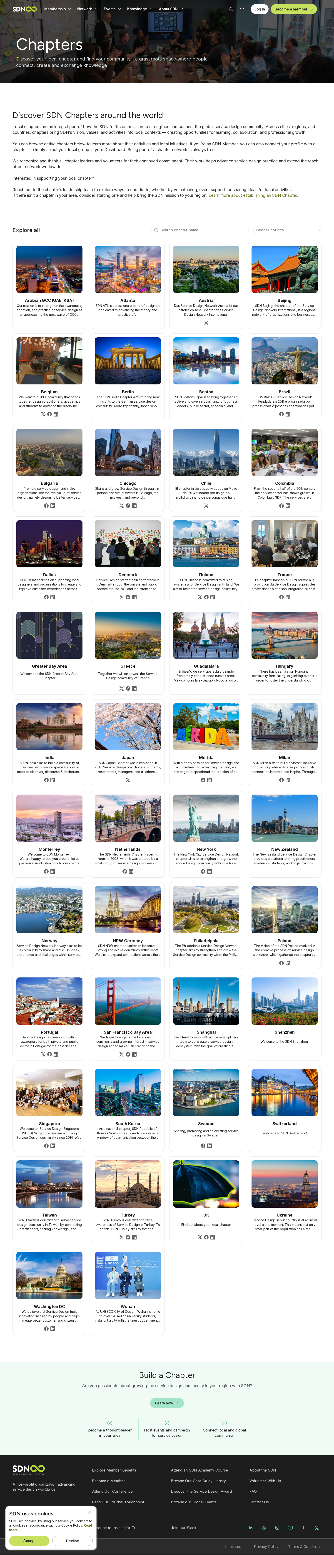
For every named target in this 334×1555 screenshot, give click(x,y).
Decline (72, 1541)
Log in (259, 9)
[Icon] (156, 230)
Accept (29, 1540)
